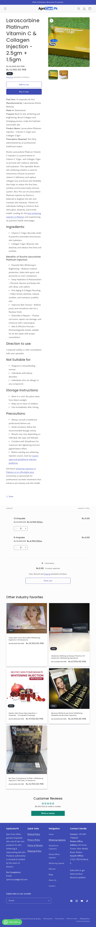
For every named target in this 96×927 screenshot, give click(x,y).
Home (51, 834)
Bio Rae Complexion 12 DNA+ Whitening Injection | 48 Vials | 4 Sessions (26, 779)
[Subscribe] (48, 901)
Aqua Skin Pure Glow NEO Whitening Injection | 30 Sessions (24, 639)
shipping (47, 574)
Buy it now (24, 92)
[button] (5, 8)
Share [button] (11, 496)
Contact (52, 886)
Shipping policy (85, 918)
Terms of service (72, 918)
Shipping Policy (35, 851)
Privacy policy (59, 918)
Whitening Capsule (56, 863)
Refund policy (48, 918)
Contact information (83, 921)
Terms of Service (35, 845)
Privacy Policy (34, 840)
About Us (52, 880)
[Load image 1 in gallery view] (53, 74)
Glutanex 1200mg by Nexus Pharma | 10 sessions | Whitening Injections (68, 657)
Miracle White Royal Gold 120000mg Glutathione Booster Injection (66, 714)
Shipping (9, 77)
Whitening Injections (57, 840)
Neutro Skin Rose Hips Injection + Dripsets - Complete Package (23, 714)
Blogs (51, 874)
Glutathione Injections (53, 847)
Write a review (48, 813)
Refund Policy (34, 834)
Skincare (52, 869)
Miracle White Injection (54, 856)
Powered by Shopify (34, 919)
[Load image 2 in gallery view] (63, 74)
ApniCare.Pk (23, 919)
